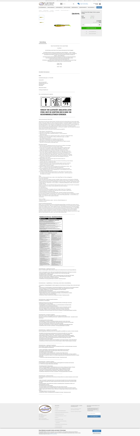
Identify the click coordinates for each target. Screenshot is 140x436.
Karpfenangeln (59, 7)
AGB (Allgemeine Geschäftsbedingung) (61, 424)
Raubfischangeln (82, 7)
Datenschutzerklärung (53, 433)
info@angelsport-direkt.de (45, 419)
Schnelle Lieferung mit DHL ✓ (50, 0)
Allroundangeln (42, 7)
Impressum (57, 407)
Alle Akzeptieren (97, 430)
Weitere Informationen (97, 433)
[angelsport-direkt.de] (49, 4)
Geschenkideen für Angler (59, 419)
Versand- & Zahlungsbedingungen (61, 410)
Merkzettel (99, 0)
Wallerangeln (91, 7)
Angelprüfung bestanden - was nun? (61, 415)
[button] (83, 25)
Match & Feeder (67, 7)
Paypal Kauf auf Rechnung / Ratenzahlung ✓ (76, 0)
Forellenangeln (51, 7)
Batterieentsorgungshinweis (60, 414)
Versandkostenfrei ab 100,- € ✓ (62, 0)
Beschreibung (43, 42)
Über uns (57, 417)
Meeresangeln (75, 7)
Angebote (99, 7)
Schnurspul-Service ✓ (88, 0)
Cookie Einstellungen (59, 427)
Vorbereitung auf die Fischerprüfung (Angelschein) (61, 422)
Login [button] (95, 0)
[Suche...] (73, 4)
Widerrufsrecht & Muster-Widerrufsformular (62, 412)
